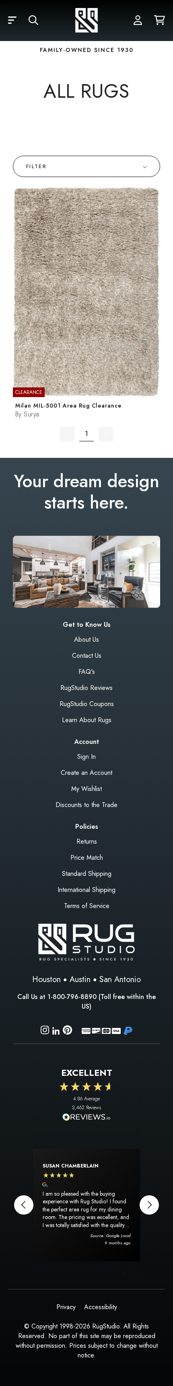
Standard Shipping (86, 873)
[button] (12, 20)
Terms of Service (86, 905)
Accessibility (100, 1307)
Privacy (66, 1307)
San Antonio (120, 979)
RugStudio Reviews (86, 687)
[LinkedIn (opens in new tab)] (56, 1029)
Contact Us (86, 655)
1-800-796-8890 (72, 996)
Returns (86, 841)
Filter (36, 166)
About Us (86, 639)
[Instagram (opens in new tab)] (45, 1031)
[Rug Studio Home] (86, 20)
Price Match (86, 857)
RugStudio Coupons (87, 703)
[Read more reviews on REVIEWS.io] (86, 1118)
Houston (46, 979)
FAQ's (86, 671)
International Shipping (86, 889)
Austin (80, 979)
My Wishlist (86, 788)
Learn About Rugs (86, 720)
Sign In (86, 756)
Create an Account (86, 772)
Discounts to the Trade (86, 804)
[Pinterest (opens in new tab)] (67, 1031)
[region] (86, 1205)
